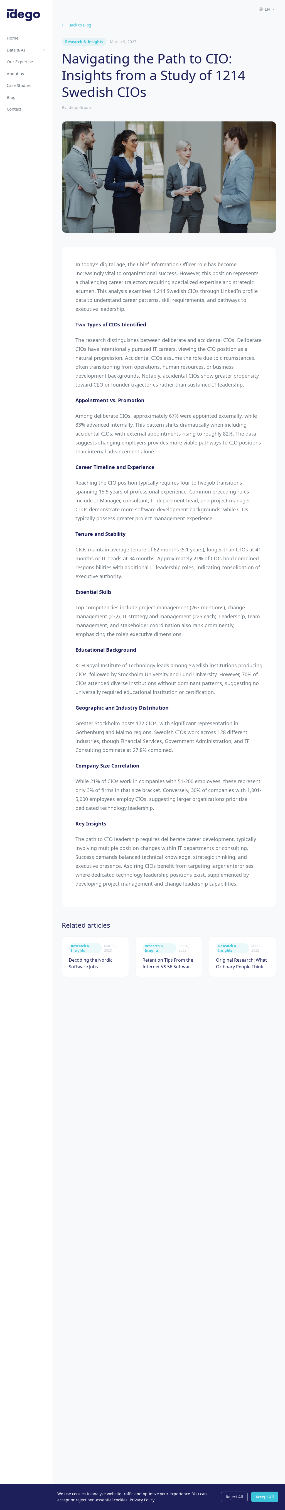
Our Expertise (20, 61)
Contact (14, 109)
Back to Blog (79, 25)
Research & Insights (84, 41)
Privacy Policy (142, 1499)
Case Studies (19, 85)
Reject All (234, 1496)
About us (15, 73)
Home (12, 38)
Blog (11, 97)
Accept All (264, 1496)
